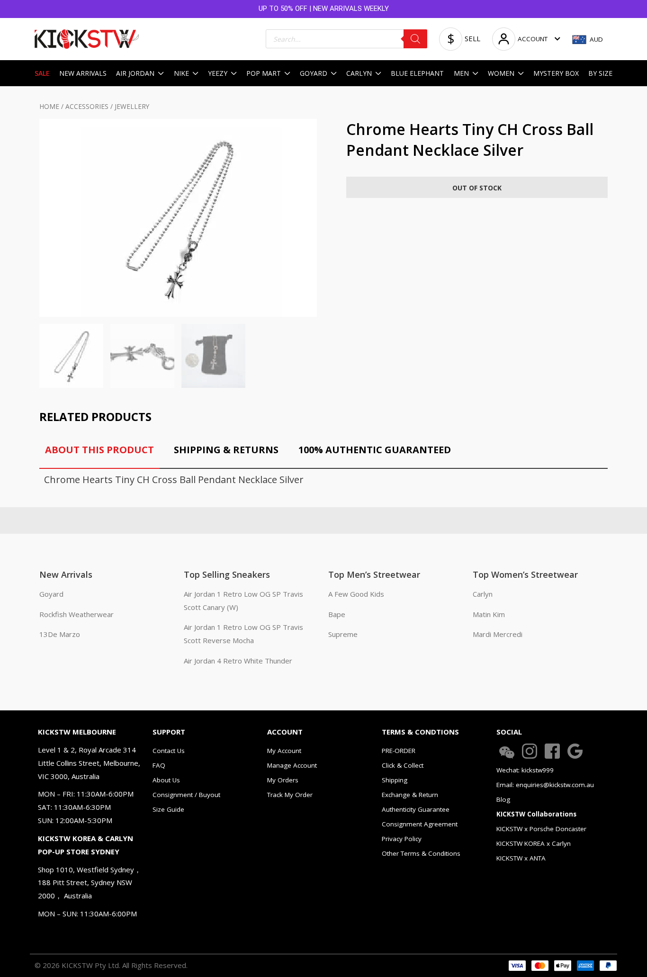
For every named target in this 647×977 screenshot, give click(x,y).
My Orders (282, 780)
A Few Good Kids (356, 594)
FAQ (159, 765)
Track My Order (290, 794)
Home (49, 106)
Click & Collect (402, 765)
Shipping (394, 780)
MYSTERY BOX (556, 73)
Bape (336, 614)
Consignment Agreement (420, 824)
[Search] (415, 38)
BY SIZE (600, 73)
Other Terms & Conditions (421, 853)
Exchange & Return (410, 794)
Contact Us (169, 750)
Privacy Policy (402, 838)
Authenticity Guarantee (415, 809)
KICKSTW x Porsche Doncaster (541, 829)
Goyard (51, 594)
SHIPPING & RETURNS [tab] (226, 449)
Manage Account (292, 765)
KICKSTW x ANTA (521, 858)
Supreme (343, 634)
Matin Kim (489, 614)
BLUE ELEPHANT (417, 73)
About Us (166, 780)
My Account (284, 750)
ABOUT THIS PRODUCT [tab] (99, 449)
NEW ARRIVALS (83, 73)
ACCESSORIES (86, 106)
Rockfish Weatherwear (76, 614)
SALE (42, 73)
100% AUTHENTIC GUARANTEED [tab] (374, 449)
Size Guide (168, 809)
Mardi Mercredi (497, 634)
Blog (503, 799)
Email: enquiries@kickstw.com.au (545, 784)
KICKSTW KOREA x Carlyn (533, 843)
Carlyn (483, 594)
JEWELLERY (132, 106)
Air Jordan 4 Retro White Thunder (238, 660)
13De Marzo (59, 634)
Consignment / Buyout (186, 794)
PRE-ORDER (398, 750)
